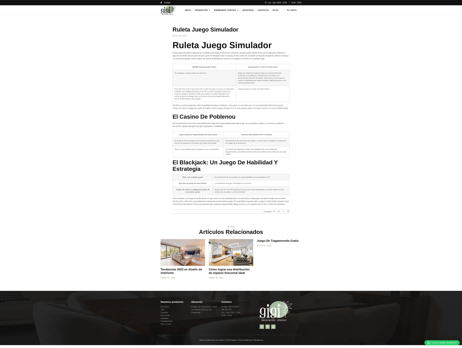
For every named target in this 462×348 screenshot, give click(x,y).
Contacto (263, 10)
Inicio (188, 10)
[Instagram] (267, 327)
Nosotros (248, 10)
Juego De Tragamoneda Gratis (278, 240)
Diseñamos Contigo (225, 10)
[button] (274, 211)
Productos (201, 10)
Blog (276, 10)
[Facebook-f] (262, 327)
